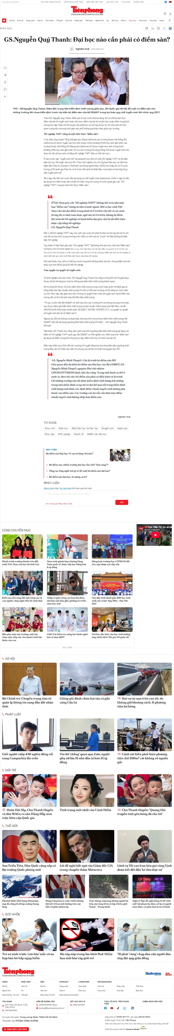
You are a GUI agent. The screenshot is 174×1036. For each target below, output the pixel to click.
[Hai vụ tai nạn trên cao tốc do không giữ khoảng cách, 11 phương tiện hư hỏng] (144, 679)
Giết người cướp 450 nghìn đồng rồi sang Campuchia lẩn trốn (27, 756)
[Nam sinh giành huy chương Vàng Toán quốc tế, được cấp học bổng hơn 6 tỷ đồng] (67, 546)
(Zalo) (54, 1005)
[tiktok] (119, 1008)
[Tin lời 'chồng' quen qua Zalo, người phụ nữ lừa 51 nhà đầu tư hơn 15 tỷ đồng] (87, 734)
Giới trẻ (69, 20)
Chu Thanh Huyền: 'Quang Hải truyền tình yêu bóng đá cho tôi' (141, 812)
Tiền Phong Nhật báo (73, 2)
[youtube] (170, 2)
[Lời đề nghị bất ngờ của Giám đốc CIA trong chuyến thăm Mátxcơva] (87, 846)
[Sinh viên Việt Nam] (153, 974)
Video (161, 20)
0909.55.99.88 (45, 1005)
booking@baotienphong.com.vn (51, 1008)
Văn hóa (114, 20)
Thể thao (89, 20)
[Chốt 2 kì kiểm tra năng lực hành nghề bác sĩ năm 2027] (67, 619)
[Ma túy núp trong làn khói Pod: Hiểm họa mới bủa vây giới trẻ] (87, 934)
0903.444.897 (79, 1005)
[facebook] (165, 2)
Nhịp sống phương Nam (69, 995)
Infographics (105, 982)
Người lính (100, 20)
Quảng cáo (138, 2)
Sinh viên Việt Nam (94, 2)
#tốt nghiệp (64, 434)
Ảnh (42, 982)
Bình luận (5, 89)
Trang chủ (4, 20)
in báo (158, 28)
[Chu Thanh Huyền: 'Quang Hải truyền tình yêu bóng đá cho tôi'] (144, 790)
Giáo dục (132, 20)
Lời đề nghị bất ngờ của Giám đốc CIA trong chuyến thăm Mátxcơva (86, 868)
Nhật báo (26, 982)
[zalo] (126, 1008)
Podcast (64, 982)
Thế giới (59, 20)
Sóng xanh (30, 20)
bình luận (164, 28)
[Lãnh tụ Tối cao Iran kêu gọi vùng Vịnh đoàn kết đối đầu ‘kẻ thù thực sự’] (144, 846)
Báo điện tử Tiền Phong (87, 10)
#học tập (49, 434)
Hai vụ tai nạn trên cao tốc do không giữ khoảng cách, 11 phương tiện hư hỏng (141, 702)
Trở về (5, 96)
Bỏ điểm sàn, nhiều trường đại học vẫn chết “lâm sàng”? (78, 464)
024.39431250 (11, 1010)
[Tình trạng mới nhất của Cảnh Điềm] (87, 790)
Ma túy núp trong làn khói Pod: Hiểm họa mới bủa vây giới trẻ (86, 956)
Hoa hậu (153, 20)
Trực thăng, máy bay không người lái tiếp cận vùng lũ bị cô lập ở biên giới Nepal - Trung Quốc (108, 903)
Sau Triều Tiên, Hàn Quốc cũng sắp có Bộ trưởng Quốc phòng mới (29, 868)
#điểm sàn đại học (96, 434)
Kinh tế (20, 20)
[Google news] (133, 1008)
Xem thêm (170, 20)
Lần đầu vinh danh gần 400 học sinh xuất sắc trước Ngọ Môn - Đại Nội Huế (111, 600)
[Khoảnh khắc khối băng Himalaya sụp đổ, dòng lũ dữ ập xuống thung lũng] (22, 886)
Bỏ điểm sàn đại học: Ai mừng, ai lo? (68, 476)
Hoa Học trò (112, 2)
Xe (108, 20)
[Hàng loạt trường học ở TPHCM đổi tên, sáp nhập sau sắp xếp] (112, 546)
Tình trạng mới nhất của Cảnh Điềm (85, 810)
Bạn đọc (139, 990)
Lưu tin (5, 82)
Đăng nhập (49, 488)
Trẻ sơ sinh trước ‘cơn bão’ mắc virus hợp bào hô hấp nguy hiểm (28, 956)
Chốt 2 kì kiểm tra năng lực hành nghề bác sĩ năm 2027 (67, 636)
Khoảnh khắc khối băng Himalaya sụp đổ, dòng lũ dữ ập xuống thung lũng (20, 903)
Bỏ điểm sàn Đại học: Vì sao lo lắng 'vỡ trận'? (69, 453)
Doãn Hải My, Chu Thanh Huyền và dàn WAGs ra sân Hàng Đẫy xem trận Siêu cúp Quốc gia (27, 814)
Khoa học (143, 20)
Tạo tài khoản (65, 488)
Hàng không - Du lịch (10, 995)
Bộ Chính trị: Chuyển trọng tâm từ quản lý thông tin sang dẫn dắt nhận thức (27, 702)
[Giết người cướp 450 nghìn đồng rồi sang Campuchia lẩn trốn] (29, 734)
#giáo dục (123, 428)
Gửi (122, 502)
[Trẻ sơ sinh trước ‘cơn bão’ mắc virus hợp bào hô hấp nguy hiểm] (29, 934)
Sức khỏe (49, 20)
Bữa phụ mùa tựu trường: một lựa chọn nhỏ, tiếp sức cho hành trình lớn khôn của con (22, 637)
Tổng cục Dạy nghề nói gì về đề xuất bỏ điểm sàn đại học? (79, 470)
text (152, 28)
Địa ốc (40, 20)
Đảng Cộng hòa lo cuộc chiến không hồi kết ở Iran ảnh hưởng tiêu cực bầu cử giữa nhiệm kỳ (65, 903)
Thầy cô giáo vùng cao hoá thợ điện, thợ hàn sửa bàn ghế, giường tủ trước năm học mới (66, 600)
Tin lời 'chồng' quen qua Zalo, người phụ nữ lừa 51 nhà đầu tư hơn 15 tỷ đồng (85, 758)
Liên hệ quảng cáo (45, 1001)
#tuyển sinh (108, 428)
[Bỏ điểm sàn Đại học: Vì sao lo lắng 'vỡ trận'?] (120, 455)
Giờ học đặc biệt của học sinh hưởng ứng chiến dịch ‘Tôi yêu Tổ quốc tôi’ (111, 636)
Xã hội (12, 20)
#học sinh (50, 428)
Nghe (5, 67)
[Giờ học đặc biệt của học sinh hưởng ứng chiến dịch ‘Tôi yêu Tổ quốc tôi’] (112, 619)
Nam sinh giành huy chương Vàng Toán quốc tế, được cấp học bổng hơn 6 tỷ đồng (66, 564)
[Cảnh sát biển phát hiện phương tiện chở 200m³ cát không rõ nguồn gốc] (144, 734)
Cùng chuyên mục (16, 530)
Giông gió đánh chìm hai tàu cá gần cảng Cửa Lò (85, 700)
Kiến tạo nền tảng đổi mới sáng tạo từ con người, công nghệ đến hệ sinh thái (22, 599)
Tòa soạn (125, 2)
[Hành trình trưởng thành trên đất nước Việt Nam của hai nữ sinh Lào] (22, 546)
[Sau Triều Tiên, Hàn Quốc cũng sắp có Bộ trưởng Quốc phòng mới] (29, 846)
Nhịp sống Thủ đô (47, 995)
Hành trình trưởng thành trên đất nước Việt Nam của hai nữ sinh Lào (20, 563)
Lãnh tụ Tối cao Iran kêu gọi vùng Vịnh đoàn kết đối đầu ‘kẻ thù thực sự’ (144, 868)
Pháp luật (78, 20)
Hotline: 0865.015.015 (50, 2)
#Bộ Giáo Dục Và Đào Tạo (85, 428)
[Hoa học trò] (168, 974)
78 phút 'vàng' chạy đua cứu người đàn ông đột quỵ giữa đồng (144, 956)
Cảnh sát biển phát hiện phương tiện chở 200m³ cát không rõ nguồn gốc (142, 758)
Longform (84, 982)
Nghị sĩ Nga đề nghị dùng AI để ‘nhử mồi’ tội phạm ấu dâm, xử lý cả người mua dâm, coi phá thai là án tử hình (151, 903)
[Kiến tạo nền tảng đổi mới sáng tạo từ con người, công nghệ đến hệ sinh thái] (22, 583)
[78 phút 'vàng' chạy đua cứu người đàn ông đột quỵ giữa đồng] (144, 934)
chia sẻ (146, 28)
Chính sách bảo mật (153, 1001)
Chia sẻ (5, 75)
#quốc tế (78, 434)
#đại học (63, 428)
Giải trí (123, 20)
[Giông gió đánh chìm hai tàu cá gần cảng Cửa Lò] (87, 679)
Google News (170, 28)
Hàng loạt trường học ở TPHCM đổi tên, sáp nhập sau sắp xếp (111, 563)
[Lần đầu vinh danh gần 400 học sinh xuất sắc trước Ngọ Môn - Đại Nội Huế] (112, 583)
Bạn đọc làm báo (17, 1029)
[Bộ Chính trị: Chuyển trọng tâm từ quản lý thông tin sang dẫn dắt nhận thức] (29, 679)
